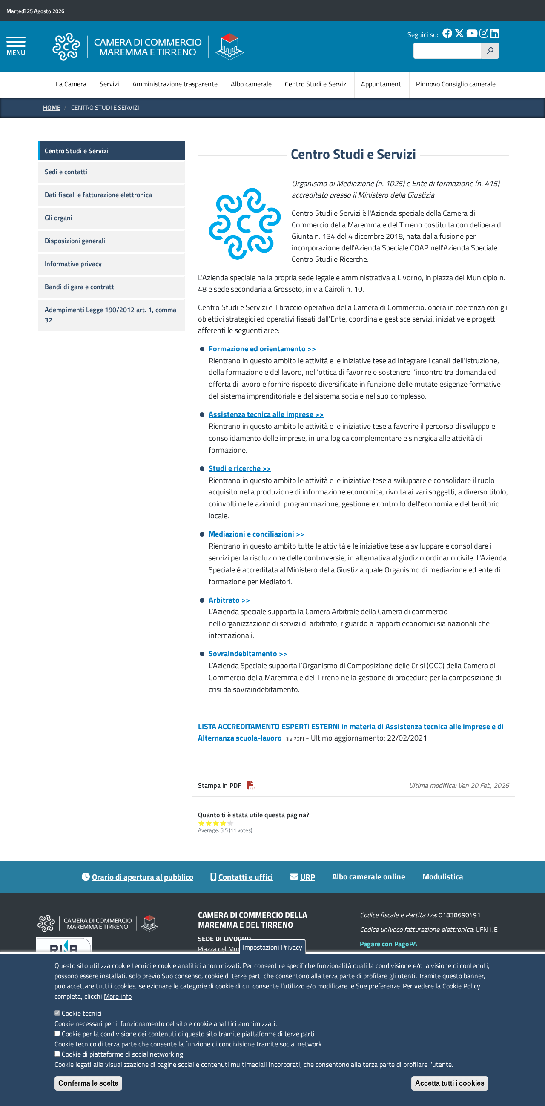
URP (307, 876)
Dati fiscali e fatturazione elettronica (98, 195)
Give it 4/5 (223, 823)
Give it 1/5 (201, 823)
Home (51, 107)
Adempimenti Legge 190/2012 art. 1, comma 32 (110, 315)
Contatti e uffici (245, 876)
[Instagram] (483, 34)
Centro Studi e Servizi (316, 84)
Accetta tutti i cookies (450, 1083)
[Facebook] (447, 34)
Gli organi (58, 218)
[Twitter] (459, 34)
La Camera (71, 84)
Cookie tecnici (82, 1013)
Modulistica (442, 876)
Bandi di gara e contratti (80, 287)
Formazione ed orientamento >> (262, 348)
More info (118, 996)
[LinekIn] (494, 34)
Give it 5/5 (230, 823)
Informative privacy (73, 264)
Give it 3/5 (216, 823)
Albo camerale (251, 84)
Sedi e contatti (66, 172)
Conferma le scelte (88, 1083)
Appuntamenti (382, 84)
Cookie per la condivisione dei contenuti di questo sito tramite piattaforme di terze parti (188, 1033)
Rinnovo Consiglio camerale (456, 84)
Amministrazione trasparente (175, 84)
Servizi (109, 84)
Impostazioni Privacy (272, 947)
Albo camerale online (368, 876)
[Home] (148, 47)
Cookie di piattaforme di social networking (122, 1054)
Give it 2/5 (208, 823)
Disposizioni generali (75, 241)
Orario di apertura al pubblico (142, 876)
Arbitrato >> (229, 600)
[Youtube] (472, 34)
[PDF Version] (251, 785)
